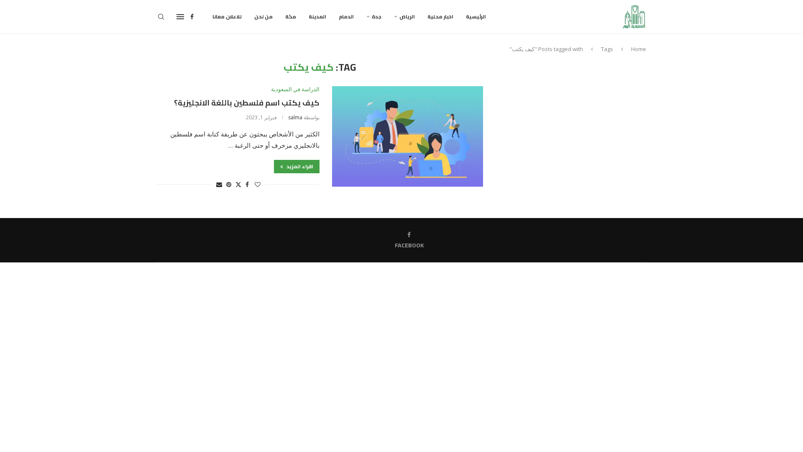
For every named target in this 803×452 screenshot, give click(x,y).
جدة (376, 16)
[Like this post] (258, 184)
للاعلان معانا (227, 16)
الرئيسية (476, 16)
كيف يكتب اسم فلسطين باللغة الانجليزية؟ (247, 103)
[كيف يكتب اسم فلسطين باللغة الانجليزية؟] (407, 136)
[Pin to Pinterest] (228, 184)
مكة (290, 16)
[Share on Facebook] (247, 184)
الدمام (346, 16)
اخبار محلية (440, 16)
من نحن (263, 16)
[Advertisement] (575, 120)
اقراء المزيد (299, 166)
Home (638, 49)
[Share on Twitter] (238, 184)
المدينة (317, 16)
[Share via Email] (219, 184)
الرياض (407, 16)
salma (295, 117)
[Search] (161, 16)
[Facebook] (192, 16)
